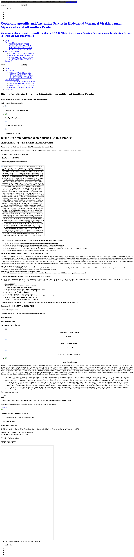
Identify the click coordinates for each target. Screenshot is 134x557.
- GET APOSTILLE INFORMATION (22, 81)
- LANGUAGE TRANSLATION (20, 78)
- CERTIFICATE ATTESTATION (20, 74)
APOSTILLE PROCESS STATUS (21, 57)
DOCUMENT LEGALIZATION (20, 48)
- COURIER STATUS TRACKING (21, 87)
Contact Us (4, 407)
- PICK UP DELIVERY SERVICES (21, 83)
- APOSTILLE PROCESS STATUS (21, 85)
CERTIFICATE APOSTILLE (19, 44)
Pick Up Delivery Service (13, 118)
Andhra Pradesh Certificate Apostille (12, 103)
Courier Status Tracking (12, 133)
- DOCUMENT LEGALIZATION (21, 76)
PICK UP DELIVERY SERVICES (21, 55)
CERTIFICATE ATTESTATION (20, 46)
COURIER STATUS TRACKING (21, 59)
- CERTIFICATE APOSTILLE (19, 72)
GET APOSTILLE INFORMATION (21, 53)
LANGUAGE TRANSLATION (20, 50)
